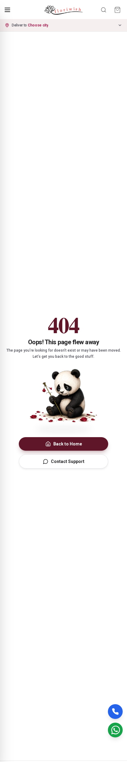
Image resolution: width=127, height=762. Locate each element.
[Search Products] (103, 10)
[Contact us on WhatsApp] (115, 730)
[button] (63, 25)
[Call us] (115, 711)
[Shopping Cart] (117, 10)
